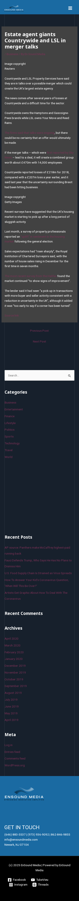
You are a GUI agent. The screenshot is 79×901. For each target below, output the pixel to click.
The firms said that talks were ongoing (29, 132)
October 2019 (14, 679)
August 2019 (13, 692)
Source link (12, 315)
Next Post (39, 341)
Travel (9, 450)
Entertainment (14, 409)
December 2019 (15, 665)
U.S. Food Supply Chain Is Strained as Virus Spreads (38, 573)
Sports (9, 436)
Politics (9, 429)
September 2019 (16, 686)
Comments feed (15, 758)
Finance (9, 416)
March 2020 (12, 645)
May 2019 (11, 713)
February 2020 (14, 652)
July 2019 (11, 699)
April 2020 (11, 638)
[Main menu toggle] (70, 8)
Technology (12, 443)
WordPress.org (15, 765)
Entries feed (12, 752)
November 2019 (15, 672)
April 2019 (11, 720)
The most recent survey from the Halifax (31, 276)
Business (12, 54)
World (9, 457)
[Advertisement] (37, 495)
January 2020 (14, 659)
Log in (9, 745)
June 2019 (12, 706)
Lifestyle (10, 423)
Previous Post (39, 330)
